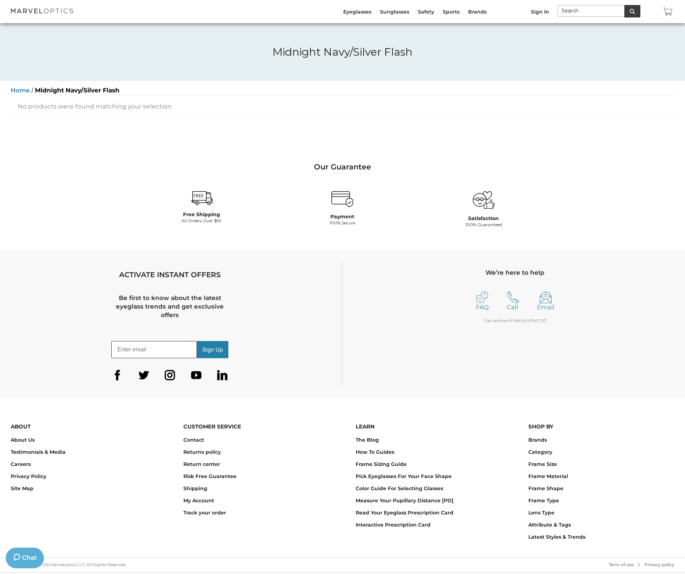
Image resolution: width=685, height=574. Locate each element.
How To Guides (375, 452)
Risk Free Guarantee (210, 476)
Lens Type (541, 512)
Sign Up (212, 349)
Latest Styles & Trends (556, 537)
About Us (23, 440)
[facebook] (117, 375)
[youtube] (196, 375)
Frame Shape (545, 488)
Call (512, 307)
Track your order (204, 512)
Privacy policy (659, 564)
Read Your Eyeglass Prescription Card (404, 512)
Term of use (621, 564)
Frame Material (548, 476)
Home (20, 90)
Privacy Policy (28, 476)
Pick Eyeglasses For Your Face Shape (404, 476)
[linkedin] (222, 375)
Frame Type (543, 500)
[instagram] (169, 375)
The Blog (367, 440)
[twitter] (143, 375)
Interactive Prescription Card (393, 525)
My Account (198, 500)
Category (540, 452)
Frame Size (542, 464)
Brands (537, 440)
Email (545, 307)
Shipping (195, 488)
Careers (21, 464)
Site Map (22, 488)
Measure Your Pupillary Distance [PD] (404, 500)
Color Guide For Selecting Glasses (399, 488)
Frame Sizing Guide (381, 464)
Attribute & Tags (549, 525)
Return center (201, 464)
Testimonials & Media (38, 452)
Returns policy (202, 452)
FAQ (482, 307)
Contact (193, 440)
